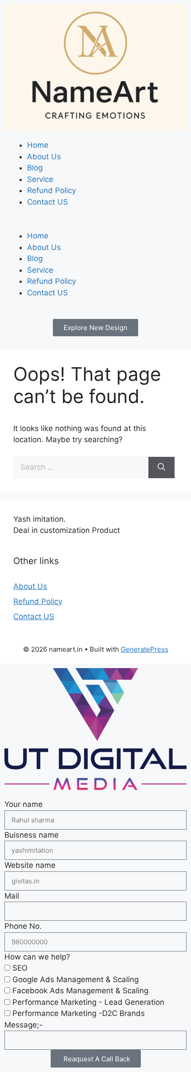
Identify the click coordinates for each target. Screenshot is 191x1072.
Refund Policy (51, 190)
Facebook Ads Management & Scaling (80, 990)
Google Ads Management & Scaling (75, 979)
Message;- (23, 1024)
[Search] (161, 467)
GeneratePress (144, 649)
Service (40, 179)
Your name (23, 804)
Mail (11, 895)
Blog (35, 167)
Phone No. (23, 926)
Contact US (47, 201)
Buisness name (31, 834)
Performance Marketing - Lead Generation (88, 1002)
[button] (95, 225)
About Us (44, 156)
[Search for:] (80, 467)
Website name (30, 865)
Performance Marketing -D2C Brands (78, 1013)
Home (37, 145)
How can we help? (37, 956)
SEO (20, 967)
